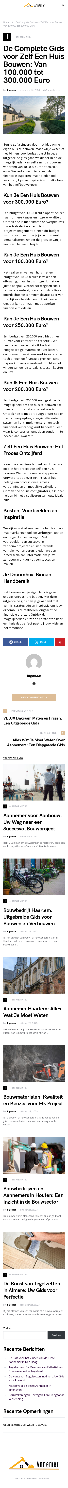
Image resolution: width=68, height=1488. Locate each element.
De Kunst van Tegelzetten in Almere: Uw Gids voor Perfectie (31, 1290)
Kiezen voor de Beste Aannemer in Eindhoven (30, 1387)
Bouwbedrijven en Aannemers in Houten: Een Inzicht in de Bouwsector (33, 1195)
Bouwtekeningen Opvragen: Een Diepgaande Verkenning (36, 1397)
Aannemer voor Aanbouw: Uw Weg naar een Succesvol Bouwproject (32, 822)
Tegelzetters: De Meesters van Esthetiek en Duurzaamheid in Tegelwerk (36, 1369)
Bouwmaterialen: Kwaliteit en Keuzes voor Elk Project (33, 1100)
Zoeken (7, 1328)
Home (6, 22)
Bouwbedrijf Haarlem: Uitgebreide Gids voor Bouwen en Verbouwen (29, 917)
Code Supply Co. (45, 1478)
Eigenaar (11, 90)
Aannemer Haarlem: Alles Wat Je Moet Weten (32, 1012)
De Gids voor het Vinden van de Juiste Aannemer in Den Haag (32, 1360)
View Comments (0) (32, 697)
